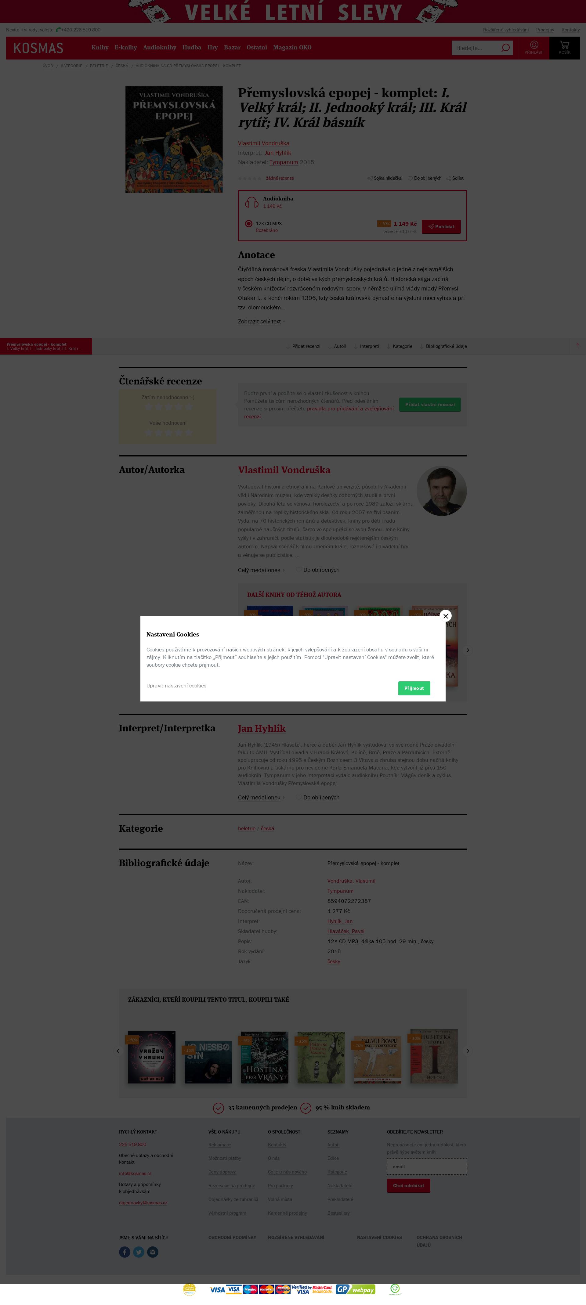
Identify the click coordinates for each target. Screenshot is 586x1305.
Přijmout (414, 688)
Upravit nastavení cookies (176, 685)
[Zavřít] (446, 616)
